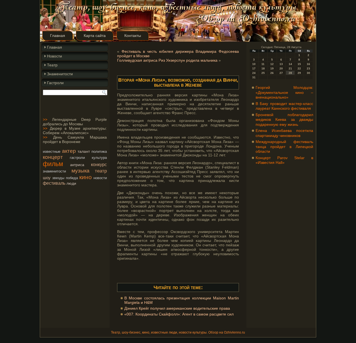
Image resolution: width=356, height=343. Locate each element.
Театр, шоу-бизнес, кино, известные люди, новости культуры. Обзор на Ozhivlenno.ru (178, 332)
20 (281, 68)
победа (72, 178)
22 (299, 68)
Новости (54, 56)
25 (263, 72)
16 (308, 64)
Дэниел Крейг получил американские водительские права (177, 308)
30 (308, 72)
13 (281, 64)
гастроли (77, 158)
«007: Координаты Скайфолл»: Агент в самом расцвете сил (179, 314)
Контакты (132, 35)
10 (254, 64)
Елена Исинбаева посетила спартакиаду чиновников (284, 133)
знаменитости (54, 171)
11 (262, 64)
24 (254, 72)
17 (254, 68)
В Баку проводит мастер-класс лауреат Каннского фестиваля (284, 106)
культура (99, 158)
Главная (57, 35)
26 (272, 72)
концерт (53, 157)
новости (100, 178)
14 (290, 64)
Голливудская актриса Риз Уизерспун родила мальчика (167, 60)
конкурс (99, 164)
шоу (47, 177)
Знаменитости (60, 74)
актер (69, 151)
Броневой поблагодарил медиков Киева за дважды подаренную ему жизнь (284, 119)
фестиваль (54, 183)
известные (51, 151)
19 (272, 68)
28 (290, 72)
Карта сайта (95, 35)
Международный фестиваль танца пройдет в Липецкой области (284, 146)
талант (84, 151)
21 (290, 68)
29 (299, 72)
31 (254, 77)
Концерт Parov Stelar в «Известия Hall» (284, 160)
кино (85, 177)
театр (101, 171)
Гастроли (55, 83)
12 (272, 64)
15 (299, 64)
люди (71, 183)
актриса (77, 164)
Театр (52, 65)
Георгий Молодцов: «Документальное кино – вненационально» (284, 92)
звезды (58, 178)
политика (99, 151)
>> (45, 119)
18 (263, 68)
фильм (53, 163)
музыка (80, 171)
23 (308, 68)
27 (281, 72)
